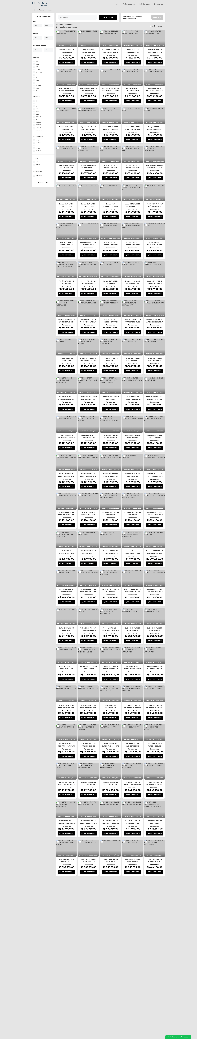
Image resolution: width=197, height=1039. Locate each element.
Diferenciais (158, 4)
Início (117, 4)
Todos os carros (129, 4)
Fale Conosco (144, 4)
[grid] (110, 454)
